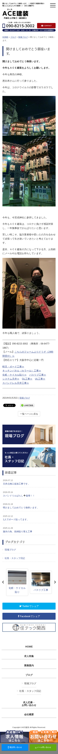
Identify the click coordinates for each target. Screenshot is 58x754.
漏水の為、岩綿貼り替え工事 (17, 530)
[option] (17, 582)
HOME (5, 37)
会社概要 (29, 714)
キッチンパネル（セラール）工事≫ (21, 370)
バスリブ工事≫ (37, 374)
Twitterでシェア (30, 606)
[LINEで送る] (27, 405)
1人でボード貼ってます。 (16, 518)
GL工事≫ (27, 378)
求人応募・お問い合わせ (29, 703)
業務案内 (29, 665)
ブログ (13, 37)
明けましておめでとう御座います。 (21, 506)
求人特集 (29, 656)
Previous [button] (3, 582)
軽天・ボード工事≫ (13, 366)
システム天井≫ (10, 378)
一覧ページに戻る (29, 414)
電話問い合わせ (15, 747)
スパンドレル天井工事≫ (15, 383)
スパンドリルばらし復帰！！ (19, 494)
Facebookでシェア (29, 616)
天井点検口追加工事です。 (16, 482)
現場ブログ (23, 37)
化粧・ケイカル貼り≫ (14, 374)
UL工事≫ (40, 378)
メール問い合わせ (43, 747)
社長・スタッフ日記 (15, 558)
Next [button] (55, 582)
